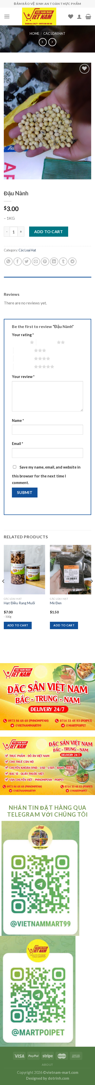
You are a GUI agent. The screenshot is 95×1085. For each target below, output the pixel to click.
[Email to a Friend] (36, 261)
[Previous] (3, 591)
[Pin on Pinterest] (45, 261)
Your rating (23, 335)
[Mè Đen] (70, 569)
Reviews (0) (13, 282)
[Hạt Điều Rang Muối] (24, 569)
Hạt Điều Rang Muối (19, 603)
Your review (23, 376)
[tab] (47, 282)
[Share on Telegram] (72, 261)
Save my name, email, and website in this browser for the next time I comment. (46, 475)
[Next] (91, 591)
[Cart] (88, 16)
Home (34, 33)
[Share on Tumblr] (63, 261)
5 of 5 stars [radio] (23, 367)
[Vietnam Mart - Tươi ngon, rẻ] (39, 16)
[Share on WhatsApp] (8, 261)
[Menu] (7, 16)
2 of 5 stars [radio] (46, 342)
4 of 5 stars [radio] (23, 358)
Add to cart (48, 231)
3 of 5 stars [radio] (23, 350)
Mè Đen (56, 603)
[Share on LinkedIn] (54, 261)
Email (17, 443)
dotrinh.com (58, 1078)
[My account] (79, 16)
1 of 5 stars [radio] (19, 342)
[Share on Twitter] (27, 261)
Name (18, 420)
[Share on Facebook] (17, 261)
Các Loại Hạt (54, 33)
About (47, 1064)
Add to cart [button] (17, 625)
